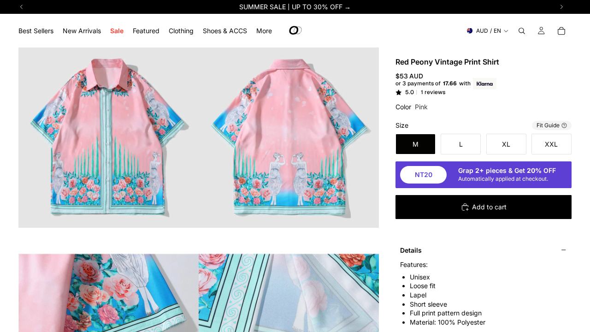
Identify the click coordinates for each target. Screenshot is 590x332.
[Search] (522, 31)
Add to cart (489, 207)
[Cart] (561, 31)
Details (411, 250)
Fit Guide (548, 125)
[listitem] (264, 31)
